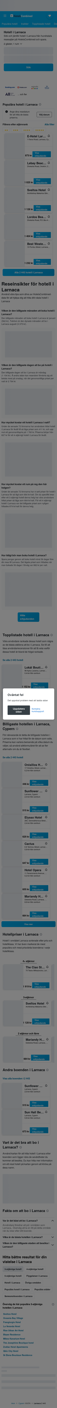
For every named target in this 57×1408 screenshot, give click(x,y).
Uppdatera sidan (19, 710)
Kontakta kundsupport (38, 710)
